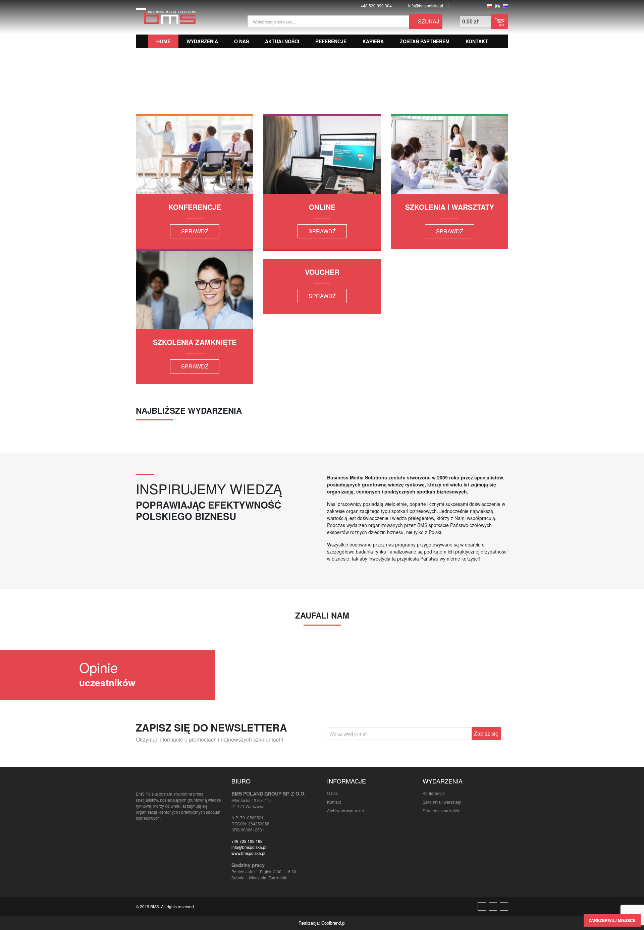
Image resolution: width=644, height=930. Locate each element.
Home (163, 41)
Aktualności (282, 41)
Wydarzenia (202, 41)
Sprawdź (194, 231)
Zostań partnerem (424, 41)
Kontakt (477, 41)
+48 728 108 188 (247, 841)
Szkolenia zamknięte (442, 810)
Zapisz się (486, 733)
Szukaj (428, 21)
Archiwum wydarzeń (345, 810)
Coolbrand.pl (333, 923)
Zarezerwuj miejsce (612, 920)
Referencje (330, 41)
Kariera (373, 41)
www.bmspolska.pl (248, 853)
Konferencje (434, 793)
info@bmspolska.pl (248, 847)
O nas (241, 41)
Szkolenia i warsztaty (442, 802)
